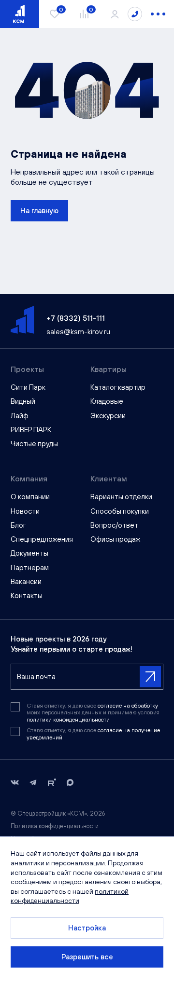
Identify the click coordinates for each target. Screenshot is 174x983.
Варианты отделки (121, 496)
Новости (25, 511)
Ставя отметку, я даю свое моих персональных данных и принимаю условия (93, 712)
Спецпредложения (42, 539)
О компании (30, 496)
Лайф (20, 415)
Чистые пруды (34, 443)
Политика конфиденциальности (55, 826)
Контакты (27, 595)
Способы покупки (119, 511)
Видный (23, 401)
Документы (29, 553)
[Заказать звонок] (135, 14)
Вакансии (26, 581)
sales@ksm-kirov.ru (78, 332)
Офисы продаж (115, 539)
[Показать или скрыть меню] (158, 14)
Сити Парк (28, 387)
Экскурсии (108, 415)
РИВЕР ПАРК (31, 429)
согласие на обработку (128, 705)
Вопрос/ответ (114, 525)
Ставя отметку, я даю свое (93, 733)
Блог (18, 525)
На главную (39, 210)
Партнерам (30, 567)
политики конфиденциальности (68, 719)
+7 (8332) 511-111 (75, 318)
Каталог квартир (117, 387)
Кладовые (106, 401)
